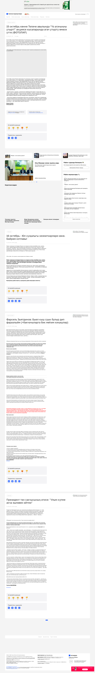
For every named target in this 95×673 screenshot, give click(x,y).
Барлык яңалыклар (76, 219)
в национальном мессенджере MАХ (36, 112)
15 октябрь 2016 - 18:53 (9, 506)
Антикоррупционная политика (11, 666)
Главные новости (11, 22)
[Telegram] (16, 138)
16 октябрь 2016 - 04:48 (9, 242)
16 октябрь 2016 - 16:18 (9, 36)
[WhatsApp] (19, 301)
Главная (40, 636)
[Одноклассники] (12, 138)
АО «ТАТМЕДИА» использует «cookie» (12, 667)
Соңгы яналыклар (25, 16)
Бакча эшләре (10, 315)
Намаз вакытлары (34, 16)
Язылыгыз (85, 669)
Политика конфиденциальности (11, 668)
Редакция (42, 16)
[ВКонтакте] (9, 138)
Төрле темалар (53, 636)
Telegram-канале (12, 112)
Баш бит (8, 16)
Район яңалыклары (16, 16)
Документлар (46, 636)
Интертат (8, 587)
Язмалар (9, 231)
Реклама (47, 16)
